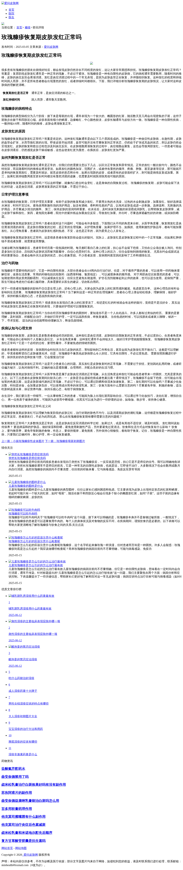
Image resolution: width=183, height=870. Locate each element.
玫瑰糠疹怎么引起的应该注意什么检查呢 (34, 541)
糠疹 (28, 27)
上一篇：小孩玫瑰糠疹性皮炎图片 (22, 441)
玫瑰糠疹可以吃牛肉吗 (23, 513)
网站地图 (21, 848)
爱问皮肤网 (51, 46)
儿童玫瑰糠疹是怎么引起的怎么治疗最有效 (36, 565)
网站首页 (7, 848)
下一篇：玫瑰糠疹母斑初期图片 (65, 441)
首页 (19, 27)
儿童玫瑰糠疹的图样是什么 (26, 485)
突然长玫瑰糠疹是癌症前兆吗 (27, 458)
